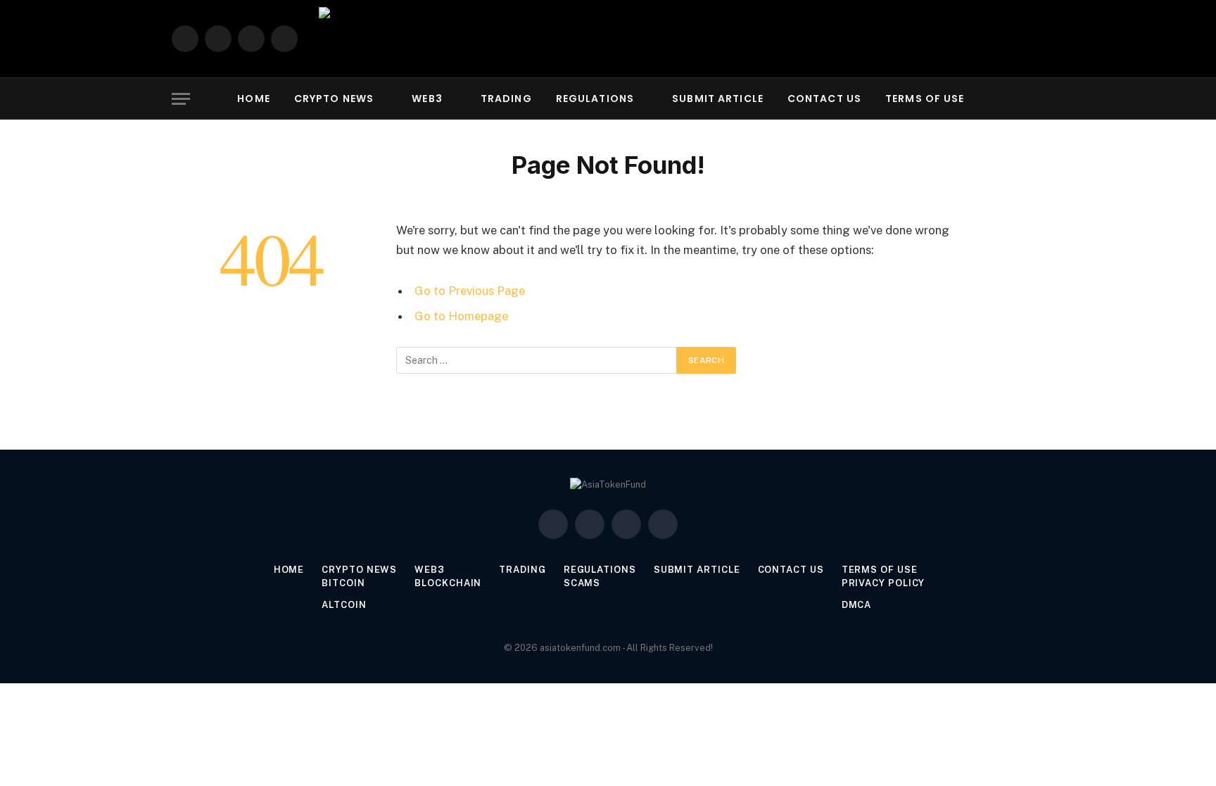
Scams (582, 583)
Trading (506, 98)
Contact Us (824, 98)
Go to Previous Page (469, 291)
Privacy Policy (883, 583)
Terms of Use (924, 98)
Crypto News (334, 98)
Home (253, 98)
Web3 (427, 98)
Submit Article (718, 98)
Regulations (595, 98)
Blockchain (447, 583)
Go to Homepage (461, 316)
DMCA (857, 605)
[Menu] (181, 99)
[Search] (1042, 99)
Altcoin (344, 605)
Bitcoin (343, 583)
